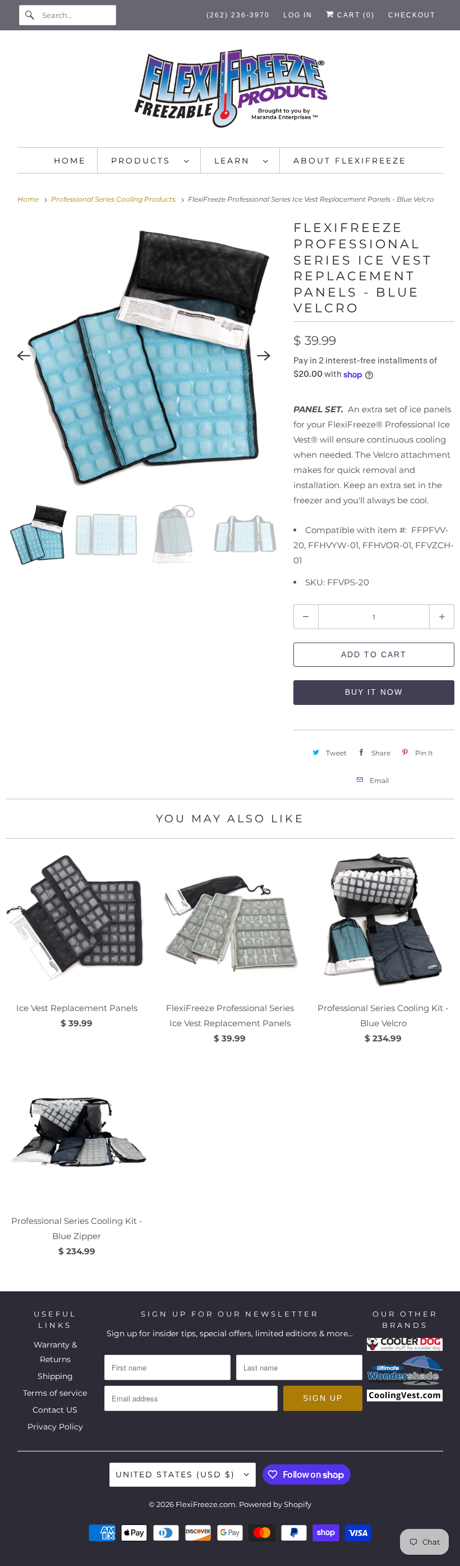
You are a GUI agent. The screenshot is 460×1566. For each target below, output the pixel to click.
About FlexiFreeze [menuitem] (349, 161)
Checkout (411, 15)
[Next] (264, 356)
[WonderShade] (405, 1382)
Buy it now (374, 692)
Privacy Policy (55, 1427)
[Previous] (23, 356)
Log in (297, 15)
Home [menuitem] (70, 161)
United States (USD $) (177, 1474)
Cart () (354, 15)
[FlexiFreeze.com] (230, 91)
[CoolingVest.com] (405, 1399)
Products (144, 161)
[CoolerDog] (405, 1348)
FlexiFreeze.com (206, 1504)
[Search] (30, 15)
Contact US (55, 1410)
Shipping (55, 1376)
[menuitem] (150, 160)
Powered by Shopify (275, 1504)
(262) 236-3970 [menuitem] (238, 15)
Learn (235, 161)
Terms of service (55, 1393)
